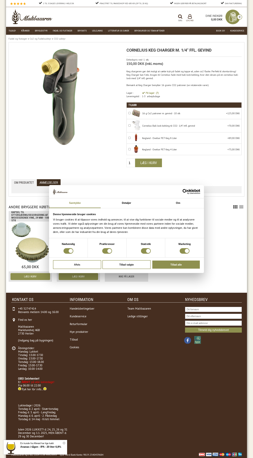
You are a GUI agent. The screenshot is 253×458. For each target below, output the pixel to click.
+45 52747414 (27, 308)
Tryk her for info (31, 389)
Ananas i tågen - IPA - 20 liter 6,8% (40, 446)
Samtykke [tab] (75, 202)
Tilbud (74, 339)
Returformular (78, 324)
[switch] (107, 251)
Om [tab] (178, 202)
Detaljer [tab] (126, 202)
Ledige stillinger (137, 316)
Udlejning (97, 30)
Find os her (25, 320)
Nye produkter (79, 332)
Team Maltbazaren (139, 308)
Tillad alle (176, 264)
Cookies (74, 347)
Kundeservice (237, 30)
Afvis (77, 264)
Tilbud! (12, 30)
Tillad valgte (126, 264)
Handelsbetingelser (82, 308)
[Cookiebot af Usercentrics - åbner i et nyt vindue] (185, 191)
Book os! (220, 30)
